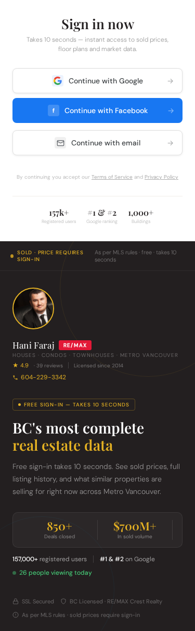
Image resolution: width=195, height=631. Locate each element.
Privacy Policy (161, 177)
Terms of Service (112, 177)
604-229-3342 (43, 377)
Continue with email (122, 142)
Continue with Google (121, 80)
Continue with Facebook (114, 110)
